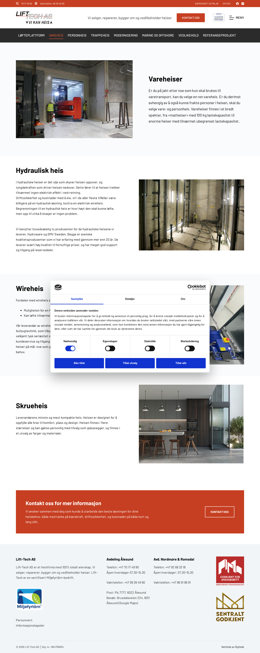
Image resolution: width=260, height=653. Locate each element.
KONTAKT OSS (191, 17)
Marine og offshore (158, 35)
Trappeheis (100, 35)
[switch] (110, 348)
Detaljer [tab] (130, 299)
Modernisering (126, 35)
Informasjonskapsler (30, 625)
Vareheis (56, 35)
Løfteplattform (31, 35)
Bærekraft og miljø (206, 3)
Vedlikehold (188, 35)
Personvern (24, 620)
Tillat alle (180, 363)
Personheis (77, 35)
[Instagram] (242, 3)
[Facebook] (237, 3)
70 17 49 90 (26, 3)
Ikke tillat (79, 363)
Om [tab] (183, 299)
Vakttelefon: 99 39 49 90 (52, 3)
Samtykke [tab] (77, 299)
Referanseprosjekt (219, 35)
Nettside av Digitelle (232, 646)
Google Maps (128, 603)
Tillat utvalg (130, 363)
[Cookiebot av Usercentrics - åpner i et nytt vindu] (190, 287)
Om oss (226, 3)
